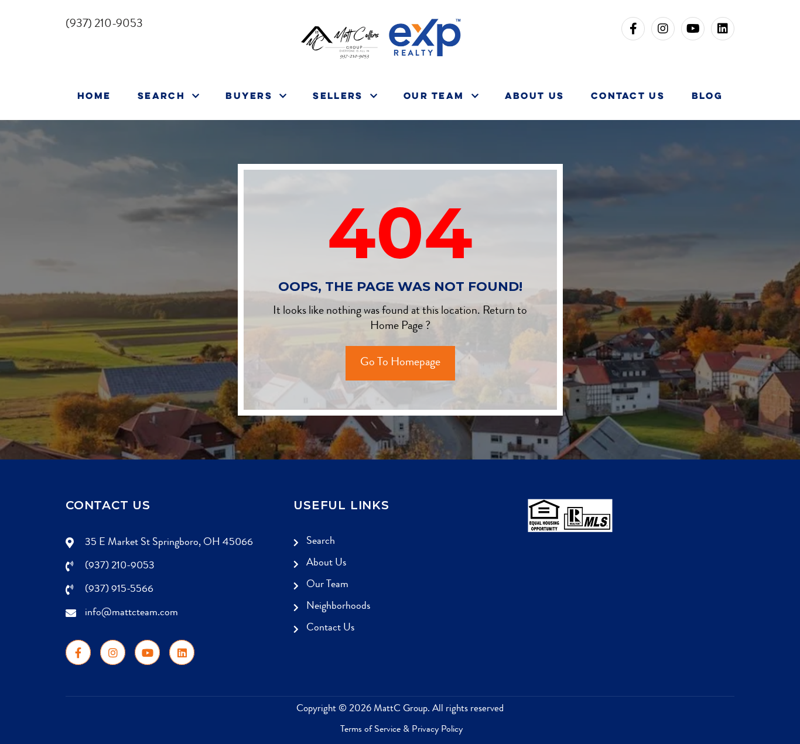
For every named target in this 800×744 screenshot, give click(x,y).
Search (163, 95)
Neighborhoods (338, 606)
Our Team (436, 95)
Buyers (250, 95)
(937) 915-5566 (119, 589)
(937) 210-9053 (120, 566)
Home (94, 95)
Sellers (339, 95)
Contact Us (628, 95)
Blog (707, 95)
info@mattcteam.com (131, 613)
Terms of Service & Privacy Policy (401, 730)
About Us (534, 95)
